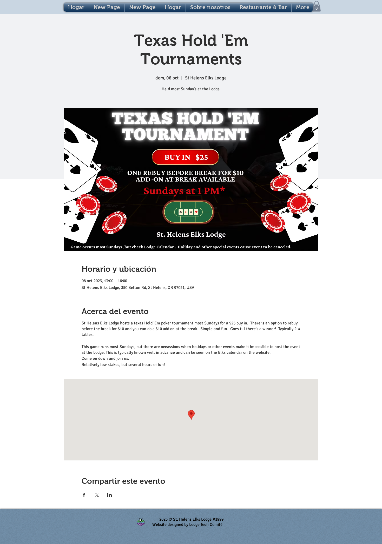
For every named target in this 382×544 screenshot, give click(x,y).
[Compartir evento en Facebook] (84, 495)
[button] (316, 6)
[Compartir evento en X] (96, 495)
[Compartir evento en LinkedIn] (109, 495)
